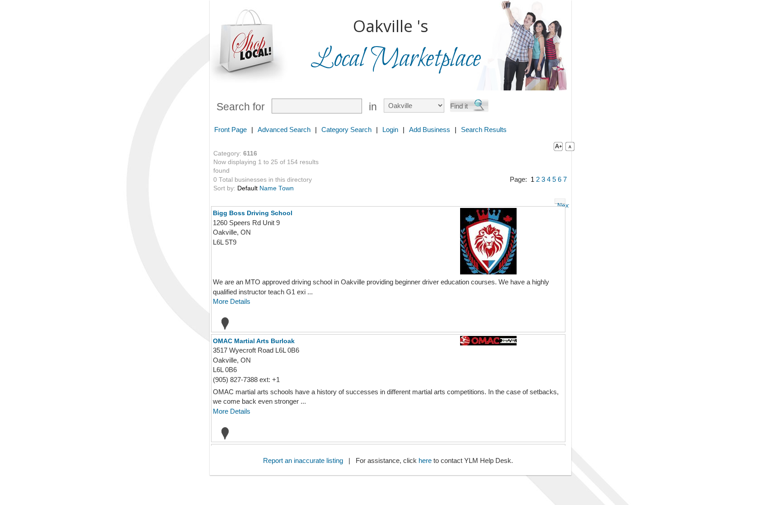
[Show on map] (222, 323)
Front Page (230, 129)
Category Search (346, 129)
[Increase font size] (556, 146)
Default (247, 188)
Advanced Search (284, 129)
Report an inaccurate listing (303, 460)
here (425, 460)
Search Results (484, 129)
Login (390, 129)
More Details (231, 301)
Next (561, 203)
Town (286, 188)
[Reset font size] (570, 146)
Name (268, 188)
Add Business (429, 129)
